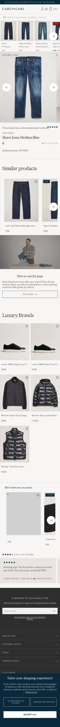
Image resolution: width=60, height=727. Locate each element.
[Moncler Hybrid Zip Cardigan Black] (14, 413)
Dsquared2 (8, 133)
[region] (30, 570)
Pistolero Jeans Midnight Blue (24, 47)
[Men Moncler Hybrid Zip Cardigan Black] (14, 393)
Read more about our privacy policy (30, 618)
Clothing (6, 55)
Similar (19, 168)
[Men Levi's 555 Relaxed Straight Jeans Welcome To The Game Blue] (8, 31)
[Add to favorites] (35, 182)
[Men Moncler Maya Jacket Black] (45, 393)
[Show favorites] (46, 8)
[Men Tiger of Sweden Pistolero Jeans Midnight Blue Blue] (25, 31)
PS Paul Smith (42, 44)
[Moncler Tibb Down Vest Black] (14, 464)
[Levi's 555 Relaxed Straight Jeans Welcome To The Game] (21, 223)
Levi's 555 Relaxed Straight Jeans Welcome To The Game (20, 225)
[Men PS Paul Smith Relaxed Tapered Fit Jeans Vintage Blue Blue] (43, 31)
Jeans (15, 55)
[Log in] (43, 9)
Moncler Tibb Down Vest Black (12, 466)
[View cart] (51, 9)
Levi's (4, 44)
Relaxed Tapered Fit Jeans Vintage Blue (42, 47)
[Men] (23, 513)
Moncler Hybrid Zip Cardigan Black (14, 415)
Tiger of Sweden (25, 44)
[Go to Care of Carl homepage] (13, 9)
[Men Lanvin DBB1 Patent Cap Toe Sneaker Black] (45, 341)
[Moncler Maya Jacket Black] (45, 413)
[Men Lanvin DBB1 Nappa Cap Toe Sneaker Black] (14, 341)
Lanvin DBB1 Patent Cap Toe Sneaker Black (45, 364)
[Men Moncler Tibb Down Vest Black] (14, 444)
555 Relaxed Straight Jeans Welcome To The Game (7, 47)
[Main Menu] (55, 9)
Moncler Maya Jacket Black (44, 415)
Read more (28, 294)
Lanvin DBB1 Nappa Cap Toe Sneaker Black (14, 364)
